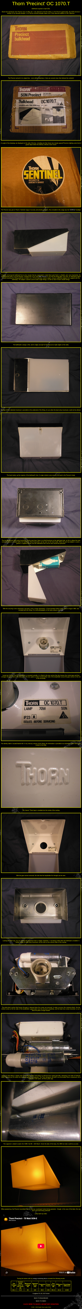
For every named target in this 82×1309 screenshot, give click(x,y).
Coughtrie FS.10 (37, 1293)
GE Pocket (46, 1293)
